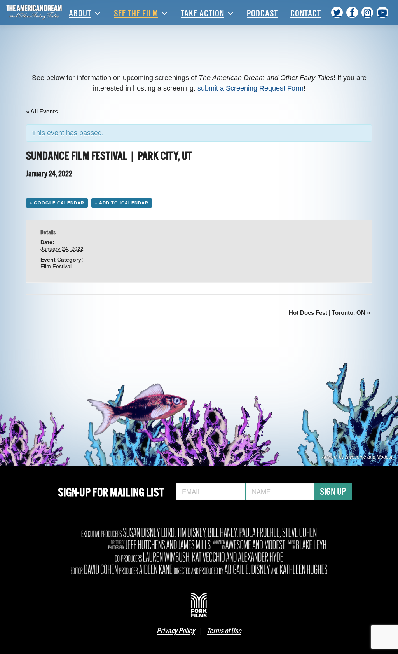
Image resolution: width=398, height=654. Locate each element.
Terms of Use (224, 630)
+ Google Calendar (57, 203)
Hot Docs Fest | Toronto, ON (329, 312)
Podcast (262, 12)
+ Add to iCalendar (121, 203)
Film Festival (56, 266)
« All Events (42, 111)
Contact (305, 12)
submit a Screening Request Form (250, 88)
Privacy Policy (176, 630)
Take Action (202, 12)
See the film (136, 12)
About (80, 12)
